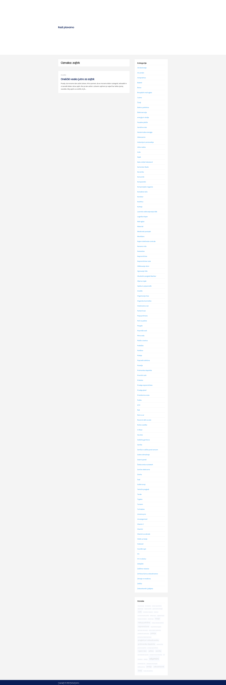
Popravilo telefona (143, 360)
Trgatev (139, 499)
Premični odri (141, 375)
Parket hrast (141, 311)
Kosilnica (140, 202)
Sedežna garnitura (143, 440)
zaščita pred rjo (141, 667)
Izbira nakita (141, 147)
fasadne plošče (148, 608)
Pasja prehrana (142, 316)
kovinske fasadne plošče (143, 615)
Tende (139, 494)
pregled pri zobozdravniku (148, 640)
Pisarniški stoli (142, 331)
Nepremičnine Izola (144, 261)
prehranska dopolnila (146, 644)
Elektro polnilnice (143, 107)
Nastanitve (141, 251)
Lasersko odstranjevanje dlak (147, 212)
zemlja (149, 667)
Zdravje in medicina (144, 579)
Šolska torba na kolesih (145, 465)
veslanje (145, 659)
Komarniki (140, 177)
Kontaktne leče (142, 192)
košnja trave (153, 615)
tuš (164, 654)
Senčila (139, 445)
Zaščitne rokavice (143, 569)
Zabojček (140, 564)
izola (140, 612)
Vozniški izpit (141, 549)
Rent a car (140, 415)
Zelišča (139, 584)
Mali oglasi (140, 221)
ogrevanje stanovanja (143, 630)
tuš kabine (140, 659)
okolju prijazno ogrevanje (155, 630)
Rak (138, 410)
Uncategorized (142, 519)
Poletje (139, 355)
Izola (138, 152)
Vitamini (140, 529)
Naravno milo (141, 246)
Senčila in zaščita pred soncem (147, 450)
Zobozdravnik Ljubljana (145, 589)
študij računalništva (148, 671)
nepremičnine (143, 626)
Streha (139, 474)
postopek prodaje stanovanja (144, 637)
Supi (138, 479)
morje (157, 619)
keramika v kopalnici (148, 612)
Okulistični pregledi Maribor (146, 276)
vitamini (154, 659)
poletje (153, 633)
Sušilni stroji (141, 484)
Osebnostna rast (143, 306)
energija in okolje (143, 117)
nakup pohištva (144, 622)
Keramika (140, 172)
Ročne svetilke (142, 425)
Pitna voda (140, 336)
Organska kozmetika (144, 301)
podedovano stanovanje (143, 633)
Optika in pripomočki (144, 286)
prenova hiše (160, 644)
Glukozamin (141, 137)
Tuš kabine (141, 509)
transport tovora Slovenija (156, 654)
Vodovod (140, 544)
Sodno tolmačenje (143, 455)
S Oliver (139, 430)
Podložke (140, 346)
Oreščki (63, 75)
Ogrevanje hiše (142, 271)
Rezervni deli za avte (144, 420)
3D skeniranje (141, 606)
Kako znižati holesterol (145, 162)
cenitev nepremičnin (156, 606)
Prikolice (140, 380)
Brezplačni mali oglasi (144, 93)
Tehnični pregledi (143, 489)
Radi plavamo (66, 27)
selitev (151, 651)
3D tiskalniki (148, 606)
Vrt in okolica (141, 559)
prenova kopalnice (142, 648)
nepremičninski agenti (156, 626)
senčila (158, 651)
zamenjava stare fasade (152, 663)
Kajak (139, 157)
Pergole (140, 326)
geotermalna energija (157, 608)
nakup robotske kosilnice (157, 622)
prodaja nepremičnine (153, 648)
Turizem (140, 504)
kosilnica (156, 612)
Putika (139, 400)
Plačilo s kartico (142, 341)
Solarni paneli (141, 460)
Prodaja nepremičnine (144, 385)
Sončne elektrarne (143, 469)
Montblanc (141, 236)
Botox (139, 88)
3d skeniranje (142, 68)
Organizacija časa (143, 296)
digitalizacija (140, 608)
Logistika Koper (142, 217)
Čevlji (139, 102)
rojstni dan (142, 651)
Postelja (140, 365)
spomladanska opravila (143, 654)
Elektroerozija (142, 112)
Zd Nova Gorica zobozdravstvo (147, 574)
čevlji (140, 670)
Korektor (140, 197)
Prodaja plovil (141, 390)
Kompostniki (141, 182)
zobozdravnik (159, 667)
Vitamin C (140, 524)
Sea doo (140, 435)
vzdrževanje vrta (141, 663)
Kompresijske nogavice (145, 187)
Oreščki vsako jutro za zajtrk (77, 79)
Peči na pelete (142, 321)
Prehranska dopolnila (144, 370)
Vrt (138, 554)
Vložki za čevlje (142, 539)
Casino (139, 98)
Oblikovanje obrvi (143, 266)
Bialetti (139, 83)
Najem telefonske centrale (146, 241)
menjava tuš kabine (142, 619)
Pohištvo (140, 350)
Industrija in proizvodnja (145, 142)
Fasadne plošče (142, 122)
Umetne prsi (141, 514)
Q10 (138, 405)
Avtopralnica (141, 78)
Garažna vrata (142, 127)
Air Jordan (140, 73)
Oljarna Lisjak (141, 281)
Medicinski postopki (144, 231)
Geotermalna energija (144, 132)
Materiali (140, 226)
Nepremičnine (142, 256)
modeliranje (150, 619)
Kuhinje (139, 207)
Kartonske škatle (143, 167)
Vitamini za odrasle (143, 534)
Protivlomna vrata (143, 395)
